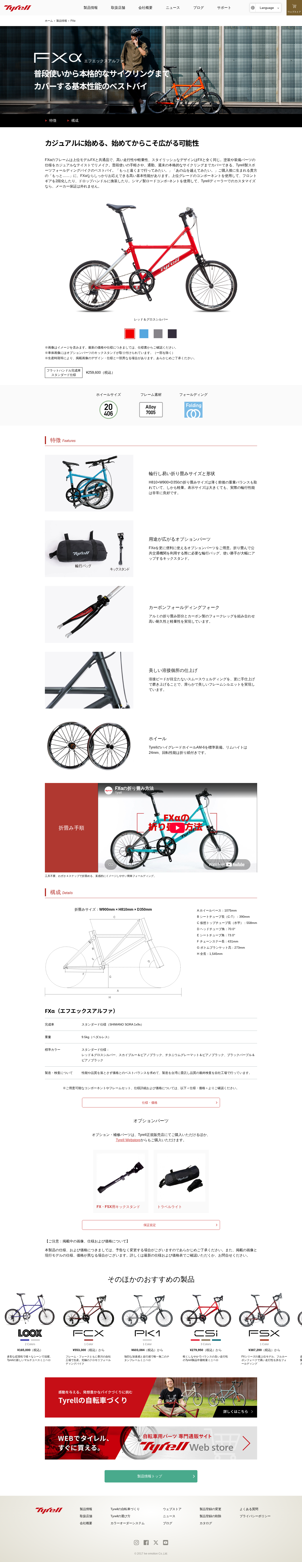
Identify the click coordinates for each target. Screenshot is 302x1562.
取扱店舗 (118, 7)
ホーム (49, 20)
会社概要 (145, 7)
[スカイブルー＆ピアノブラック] (144, 333)
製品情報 (91, 7)
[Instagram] (136, 1542)
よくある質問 (249, 1509)
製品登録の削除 (210, 1516)
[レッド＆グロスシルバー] (129, 333)
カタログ (206, 1523)
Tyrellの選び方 (120, 1516)
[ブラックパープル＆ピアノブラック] (172, 333)
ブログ (198, 7)
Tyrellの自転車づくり (125, 1509)
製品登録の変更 (210, 1509)
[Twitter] (156, 1542)
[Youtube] (165, 1542)
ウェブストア (172, 1509)
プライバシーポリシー (255, 1516)
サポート (224, 7)
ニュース (173, 7)
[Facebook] (146, 1542)
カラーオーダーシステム (128, 1523)
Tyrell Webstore (128, 1140)
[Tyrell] (18, 7)
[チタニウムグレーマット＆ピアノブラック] (158, 333)
